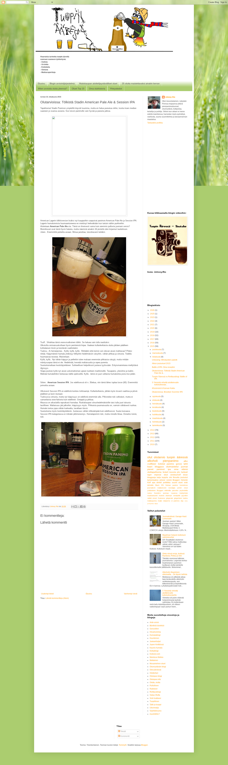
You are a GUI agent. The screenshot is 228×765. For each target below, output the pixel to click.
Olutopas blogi (156, 676)
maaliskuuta (157, 418)
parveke (175, 490)
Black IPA (159, 485)
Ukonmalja (154, 708)
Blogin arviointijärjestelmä (62, 83)
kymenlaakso (153, 480)
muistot (161, 495)
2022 (152, 321)
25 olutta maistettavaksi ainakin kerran (141, 83)
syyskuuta (156, 396)
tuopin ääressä (177, 457)
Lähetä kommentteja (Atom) (57, 598)
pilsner (162, 480)
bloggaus (159, 466)
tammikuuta (157, 425)
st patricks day (177, 501)
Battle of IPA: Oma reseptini (163, 367)
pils (178, 472)
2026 (152, 310)
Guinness (161, 498)
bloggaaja (151, 477)
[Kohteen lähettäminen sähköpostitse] (72, 506)
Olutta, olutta (155, 682)
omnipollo (176, 495)
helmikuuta (157, 422)
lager (149, 475)
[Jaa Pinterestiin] (84, 506)
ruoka (149, 493)
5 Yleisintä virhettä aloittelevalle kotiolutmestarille (170, 593)
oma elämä (181, 469)
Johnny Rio (170, 97)
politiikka (166, 482)
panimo (170, 464)
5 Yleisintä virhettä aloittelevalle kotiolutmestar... (165, 383)
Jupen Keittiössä (157, 644)
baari (149, 466)
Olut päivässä (155, 670)
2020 (152, 328)
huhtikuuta (157, 414)
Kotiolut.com (155, 654)
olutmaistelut (172, 466)
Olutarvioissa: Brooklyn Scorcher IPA (167, 392)
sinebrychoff (175, 475)
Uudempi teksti (47, 594)
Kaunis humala (156, 648)
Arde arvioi (154, 622)
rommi (169, 480)
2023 (152, 317)
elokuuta (156, 400)
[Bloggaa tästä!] (75, 506)
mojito (160, 501)
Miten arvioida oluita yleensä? (52, 88)
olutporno (166, 501)
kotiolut (161, 464)
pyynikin (184, 495)
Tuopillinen (154, 701)
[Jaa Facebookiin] (81, 506)
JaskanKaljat (155, 641)
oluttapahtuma (154, 472)
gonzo (179, 464)
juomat (184, 466)
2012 (152, 437)
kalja (159, 477)
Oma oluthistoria (97, 88)
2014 (152, 430)
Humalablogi (155, 635)
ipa (169, 469)
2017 (152, 339)
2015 (152, 346)
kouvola (172, 472)
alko (186, 461)
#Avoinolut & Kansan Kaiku (163, 388)
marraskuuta (157, 353)
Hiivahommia (155, 632)
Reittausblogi (155, 692)
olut (149, 457)
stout (186, 488)
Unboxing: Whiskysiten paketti (164, 360)
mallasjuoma (152, 501)
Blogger (144, 745)
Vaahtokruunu (155, 711)
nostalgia (171, 488)
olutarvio (159, 457)
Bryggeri (160, 490)
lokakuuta (156, 357)
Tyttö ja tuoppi (155, 705)
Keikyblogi (154, 651)
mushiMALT (155, 714)
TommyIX (123, 745)
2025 (152, 314)
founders (157, 493)
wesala (150, 485)
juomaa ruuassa (170, 493)
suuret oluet (177, 482)
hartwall (184, 472)
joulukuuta (157, 349)
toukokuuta (157, 411)
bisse (185, 475)
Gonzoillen (154, 629)
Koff (149, 482)
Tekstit (123, 731)
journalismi (151, 488)
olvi (170, 477)
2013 (152, 434)
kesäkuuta (156, 407)
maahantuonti (152, 495)
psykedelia (184, 490)
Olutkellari (154, 673)
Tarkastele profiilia (155, 123)
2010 (152, 444)
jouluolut (184, 477)
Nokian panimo (171, 485)
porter (179, 488)
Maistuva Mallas (156, 657)
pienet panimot (156, 469)
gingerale (169, 498)
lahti (186, 464)
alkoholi (152, 460)
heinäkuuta (157, 404)
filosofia (176, 477)
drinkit (159, 482)
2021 (152, 324)
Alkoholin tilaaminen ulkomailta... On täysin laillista (174, 573)
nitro (186, 501)
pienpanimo (171, 460)
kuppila (165, 477)
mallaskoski (161, 488)
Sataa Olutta (155, 695)
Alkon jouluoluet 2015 (161, 363)
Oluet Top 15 (78, 88)
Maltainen (154, 660)
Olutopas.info (155, 679)
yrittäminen (151, 490)
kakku (185, 498)
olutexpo (168, 495)
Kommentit (125, 736)
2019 (152, 332)
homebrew (184, 485)
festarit (165, 472)
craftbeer (151, 464)
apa (153, 482)
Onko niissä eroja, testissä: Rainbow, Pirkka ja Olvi (173, 555)
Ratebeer (154, 689)
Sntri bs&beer (155, 698)
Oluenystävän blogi (158, 667)
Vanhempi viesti (130, 594)
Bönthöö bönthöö (157, 626)
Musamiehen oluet (157, 663)
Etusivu (41, 83)
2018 (152, 335)
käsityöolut (184, 493)
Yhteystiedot (116, 88)
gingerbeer (178, 498)
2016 (152, 343)
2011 (152, 441)
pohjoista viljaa (152, 503)
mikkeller (167, 490)
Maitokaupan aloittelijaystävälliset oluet (98, 83)
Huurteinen (154, 638)
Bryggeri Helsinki (180, 480)
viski (186, 482)
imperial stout (161, 475)
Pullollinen (154, 685)
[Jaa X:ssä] (78, 506)
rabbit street (152, 498)
